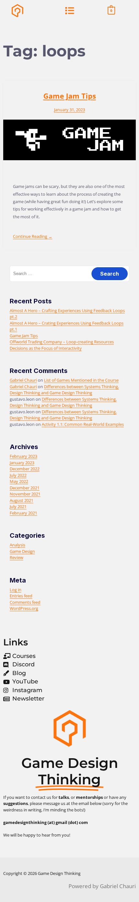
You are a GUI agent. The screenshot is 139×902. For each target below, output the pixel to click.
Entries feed (21, 596)
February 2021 (23, 513)
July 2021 (18, 506)
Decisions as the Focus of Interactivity (46, 348)
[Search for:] (69, 273)
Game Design (22, 551)
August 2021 (21, 500)
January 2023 (22, 463)
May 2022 (19, 481)
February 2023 (23, 456)
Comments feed (25, 602)
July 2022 (18, 475)
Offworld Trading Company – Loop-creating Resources (62, 342)
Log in (15, 590)
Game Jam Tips (69, 96)
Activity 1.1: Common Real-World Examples (83, 424)
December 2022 (24, 469)
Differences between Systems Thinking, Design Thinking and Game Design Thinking (64, 390)
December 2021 (24, 488)
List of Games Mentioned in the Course (81, 380)
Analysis (17, 545)
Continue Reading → (32, 236)
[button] (69, 10)
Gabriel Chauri (23, 380)
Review (16, 557)
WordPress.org (24, 608)
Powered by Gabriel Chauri (102, 886)
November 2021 (25, 494)
